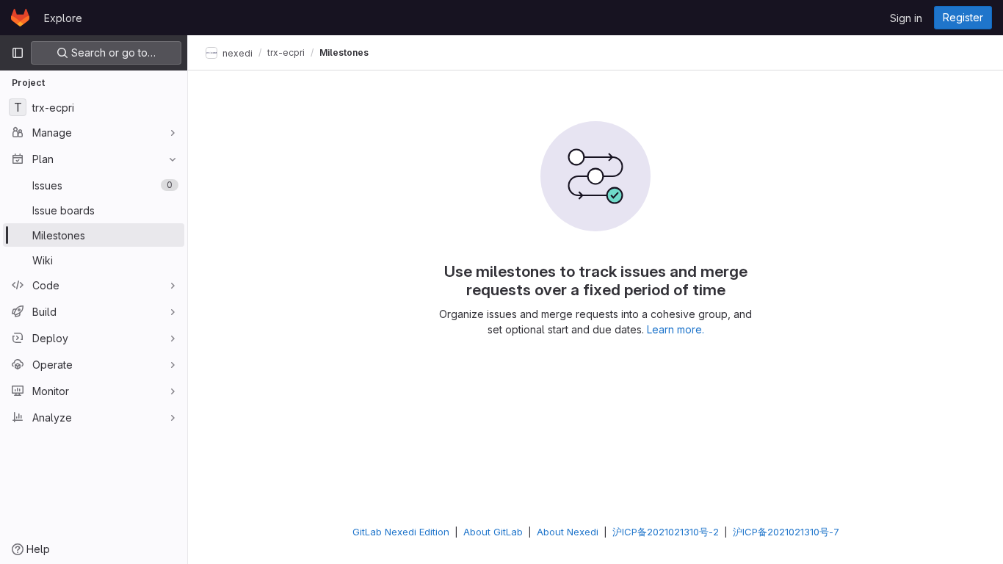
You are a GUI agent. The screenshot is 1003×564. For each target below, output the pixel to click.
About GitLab (493, 532)
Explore (63, 18)
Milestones (344, 52)
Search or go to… (112, 52)
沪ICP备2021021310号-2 (665, 532)
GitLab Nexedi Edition (400, 532)
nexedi (236, 52)
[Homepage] (20, 17)
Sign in (906, 18)
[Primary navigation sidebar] (17, 53)
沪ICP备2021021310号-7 (786, 532)
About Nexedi (567, 532)
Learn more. (675, 329)
